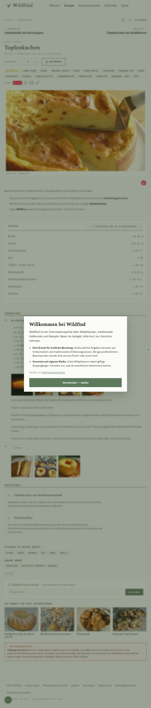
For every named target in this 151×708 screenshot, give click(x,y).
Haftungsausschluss (53, 372)
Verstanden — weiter (75, 382)
